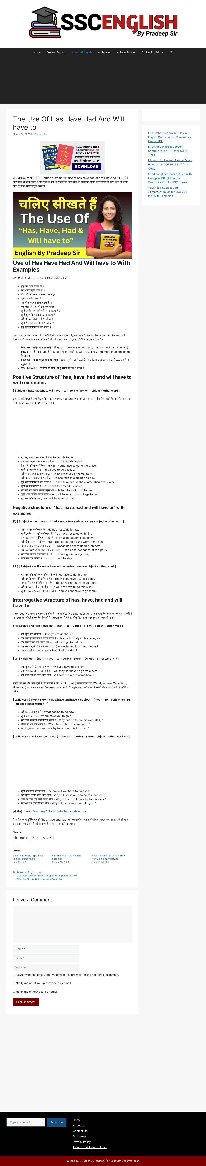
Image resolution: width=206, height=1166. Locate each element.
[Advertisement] (103, 81)
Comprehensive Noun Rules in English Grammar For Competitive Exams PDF (169, 137)
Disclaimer (79, 1136)
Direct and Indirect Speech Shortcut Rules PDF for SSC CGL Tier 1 (169, 150)
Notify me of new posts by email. (37, 991)
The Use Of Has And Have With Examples (39, 879)
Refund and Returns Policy (90, 1147)
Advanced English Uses (29, 872)
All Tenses (104, 52)
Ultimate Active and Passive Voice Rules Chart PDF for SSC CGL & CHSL (170, 164)
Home (37, 52)
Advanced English (81, 52)
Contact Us (80, 1131)
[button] (171, 52)
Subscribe (57, 1122)
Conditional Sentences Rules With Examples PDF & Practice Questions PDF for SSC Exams (170, 178)
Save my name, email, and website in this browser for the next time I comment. (67, 974)
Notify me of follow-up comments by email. (44, 983)
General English (56, 52)
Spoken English (150, 52)
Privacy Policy (82, 1142)
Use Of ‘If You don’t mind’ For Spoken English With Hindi (47, 875)
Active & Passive (126, 52)
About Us (79, 1125)
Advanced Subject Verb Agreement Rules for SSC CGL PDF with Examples (167, 191)
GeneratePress (130, 1160)
